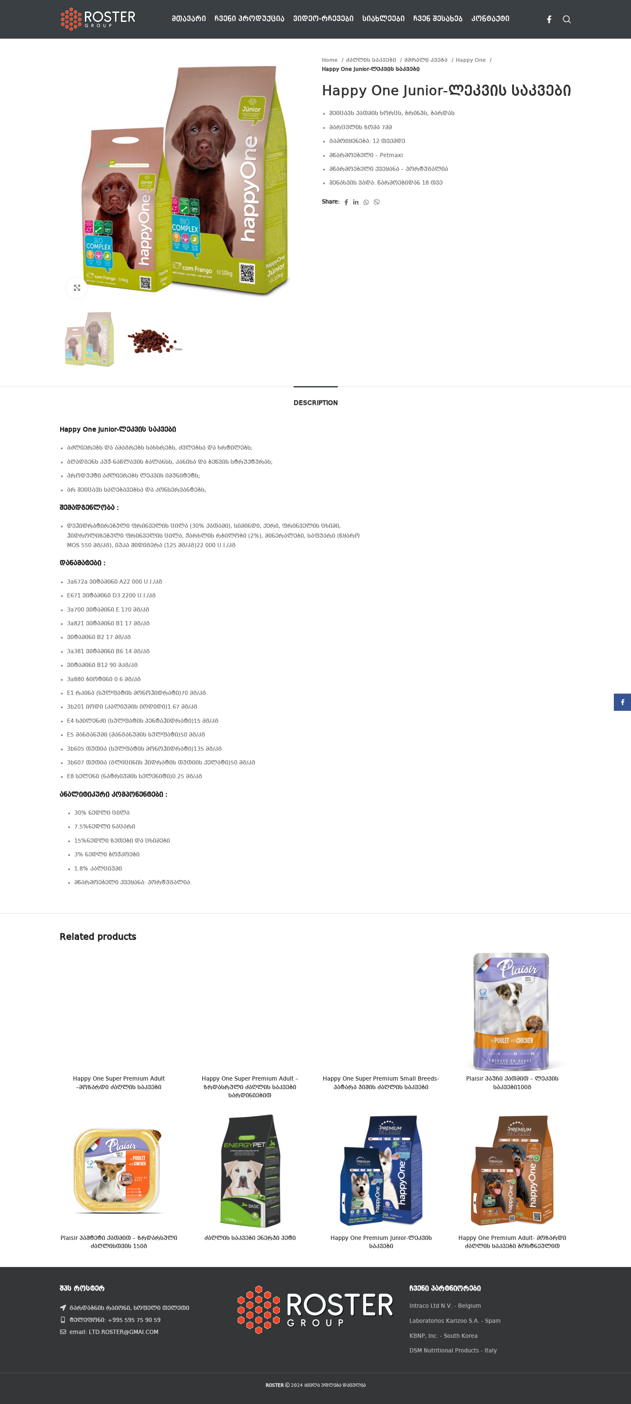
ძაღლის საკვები (372, 60)
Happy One (472, 60)
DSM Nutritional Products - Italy (453, 1351)
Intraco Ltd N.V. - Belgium (445, 1306)
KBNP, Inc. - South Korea (444, 1336)
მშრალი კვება (426, 60)
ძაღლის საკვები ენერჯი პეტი (250, 1238)
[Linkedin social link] (356, 202)
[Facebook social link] (549, 19)
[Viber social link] (376, 202)
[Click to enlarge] (77, 288)
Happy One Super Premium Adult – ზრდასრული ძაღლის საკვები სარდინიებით (250, 1087)
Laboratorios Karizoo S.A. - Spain (455, 1321)
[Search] (567, 19)
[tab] (316, 399)
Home (331, 60)
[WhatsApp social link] (366, 202)
